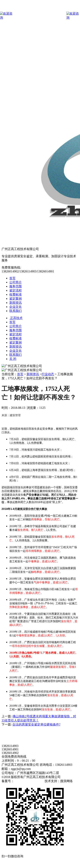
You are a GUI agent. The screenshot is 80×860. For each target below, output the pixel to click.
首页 (12, 278)
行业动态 (48, 374)
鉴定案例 (15, 298)
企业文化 (15, 306)
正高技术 (16, 318)
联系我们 (15, 310)
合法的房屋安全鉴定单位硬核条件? (36, 724)
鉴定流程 (15, 290)
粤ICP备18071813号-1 (29, 781)
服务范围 (15, 286)
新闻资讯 (15, 302)
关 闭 (12, 358)
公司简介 (15, 282)
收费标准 (15, 294)
